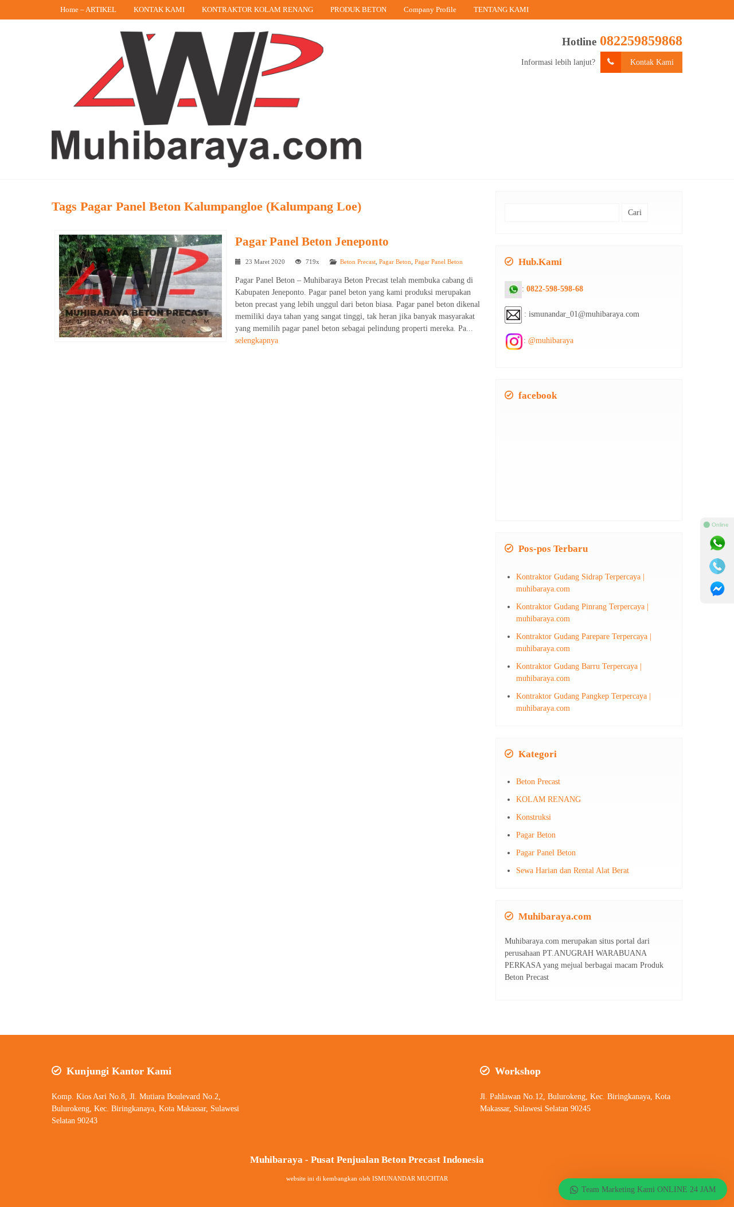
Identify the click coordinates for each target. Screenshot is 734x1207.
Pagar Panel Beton (439, 261)
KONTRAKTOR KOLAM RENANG (257, 9)
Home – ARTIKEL (88, 9)
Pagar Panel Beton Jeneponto (312, 241)
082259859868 (641, 40)
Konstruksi (533, 817)
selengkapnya (256, 340)
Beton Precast (358, 261)
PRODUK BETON (358, 9)
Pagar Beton (395, 261)
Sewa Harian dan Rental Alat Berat (572, 870)
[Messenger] (717, 589)
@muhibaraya (550, 340)
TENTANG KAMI (501, 9)
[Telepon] (717, 566)
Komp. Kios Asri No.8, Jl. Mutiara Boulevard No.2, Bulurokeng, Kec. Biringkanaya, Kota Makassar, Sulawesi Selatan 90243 (145, 1108)
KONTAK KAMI (159, 9)
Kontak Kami (652, 62)
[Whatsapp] (717, 543)
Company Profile (430, 9)
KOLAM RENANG (548, 799)
